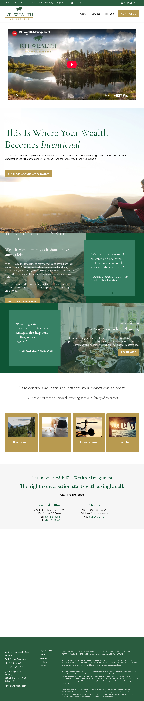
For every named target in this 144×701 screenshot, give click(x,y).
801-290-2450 (96, 516)
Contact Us (44, 666)
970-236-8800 (64, 3)
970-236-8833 (52, 516)
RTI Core (43, 662)
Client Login (129, 3)
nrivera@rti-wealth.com (83, 3)
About (42, 655)
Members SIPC (74, 694)
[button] (83, 13)
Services (43, 658)
